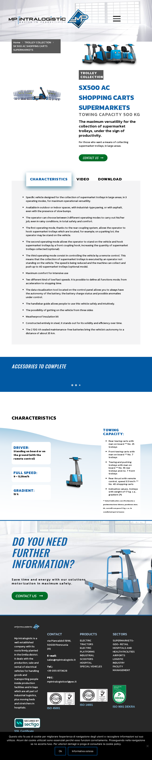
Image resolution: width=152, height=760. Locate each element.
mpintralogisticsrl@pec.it (62, 682)
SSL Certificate (24, 731)
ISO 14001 (86, 704)
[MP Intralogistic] (48, 19)
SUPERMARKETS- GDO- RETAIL (123, 642)
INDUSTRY (119, 663)
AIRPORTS (119, 655)
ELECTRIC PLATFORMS (87, 650)
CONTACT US (90, 158)
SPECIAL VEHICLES (91, 666)
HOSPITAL (86, 663)
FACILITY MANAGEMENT (121, 668)
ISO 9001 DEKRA (124, 706)
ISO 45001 (53, 708)
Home (16, 42)
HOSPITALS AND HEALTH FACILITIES (124, 650)
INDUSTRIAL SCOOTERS (87, 657)
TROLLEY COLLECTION (37, 42)
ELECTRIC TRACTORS (86, 642)
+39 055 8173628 (57, 671)
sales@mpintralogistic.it (61, 660)
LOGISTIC (118, 659)
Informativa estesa (82, 751)
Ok (60, 751)
